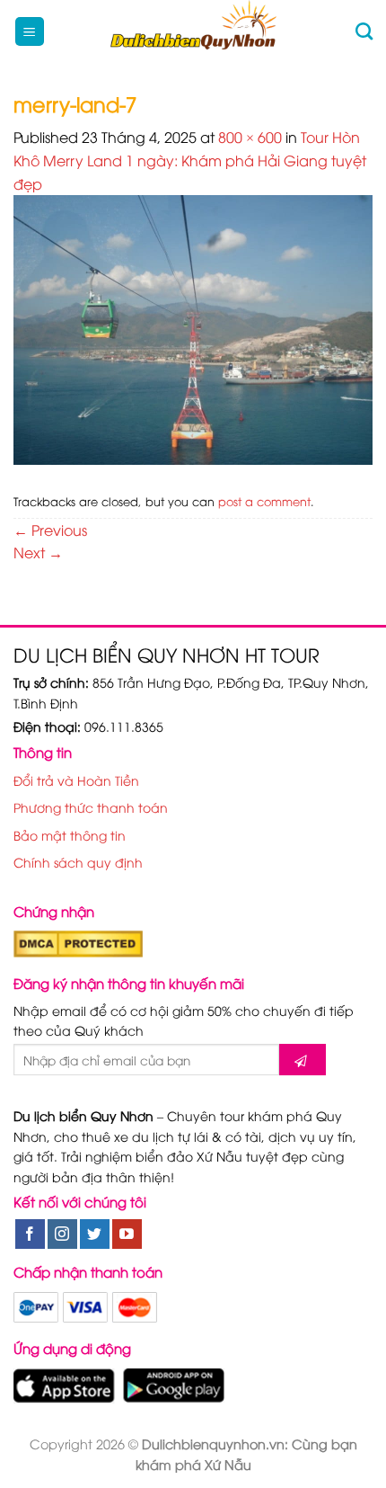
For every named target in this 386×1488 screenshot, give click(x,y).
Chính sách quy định (78, 861)
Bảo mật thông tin (69, 834)
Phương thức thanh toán (90, 806)
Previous (50, 529)
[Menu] (30, 32)
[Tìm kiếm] (364, 31)
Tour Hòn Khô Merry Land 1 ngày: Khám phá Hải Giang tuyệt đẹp (189, 159)
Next (38, 552)
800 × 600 (250, 137)
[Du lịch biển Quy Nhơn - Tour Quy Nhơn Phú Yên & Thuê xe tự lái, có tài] (193, 31)
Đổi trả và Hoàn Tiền (76, 780)
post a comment (264, 501)
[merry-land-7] (193, 327)
